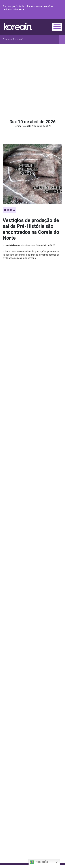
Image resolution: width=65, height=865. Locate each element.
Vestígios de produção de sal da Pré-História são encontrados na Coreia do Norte (31, 229)
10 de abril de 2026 (45, 245)
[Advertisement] (32, 78)
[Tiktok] (55, 16)
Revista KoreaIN (18, 26)
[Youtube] (47, 16)
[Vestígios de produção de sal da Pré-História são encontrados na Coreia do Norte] (32, 174)
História (9, 210)
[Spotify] (51, 16)
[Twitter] (42, 16)
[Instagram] (38, 16)
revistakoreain (13, 245)
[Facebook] (34, 16)
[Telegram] (60, 16)
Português (41, 861)
